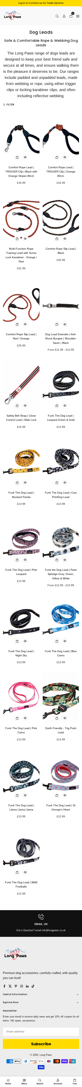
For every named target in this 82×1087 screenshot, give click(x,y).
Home (8, 1083)
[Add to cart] (17, 157)
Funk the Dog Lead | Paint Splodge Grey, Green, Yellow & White (61, 574)
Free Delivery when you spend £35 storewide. (41, 3)
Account (58, 1083)
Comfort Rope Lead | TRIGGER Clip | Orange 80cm (60, 171)
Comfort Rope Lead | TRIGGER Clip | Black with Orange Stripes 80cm (21, 171)
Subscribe (41, 1044)
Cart (75, 1083)
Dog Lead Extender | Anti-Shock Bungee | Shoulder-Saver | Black (61, 338)
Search (39, 1083)
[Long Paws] (12, 15)
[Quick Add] (56, 324)
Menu (24, 1083)
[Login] (64, 16)
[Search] (57, 16)
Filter (10, 104)
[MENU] (77, 16)
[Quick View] (25, 157)
